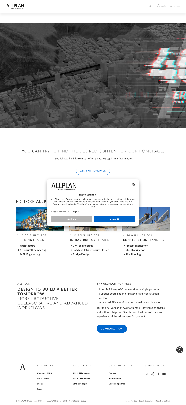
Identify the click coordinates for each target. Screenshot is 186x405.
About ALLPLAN (44, 373)
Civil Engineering (83, 246)
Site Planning (133, 254)
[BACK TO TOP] (179, 349)
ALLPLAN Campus (81, 373)
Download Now (112, 329)
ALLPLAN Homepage (93, 171)
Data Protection (162, 401)
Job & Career (43, 379)
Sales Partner (115, 379)
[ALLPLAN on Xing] (153, 376)
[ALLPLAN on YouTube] (164, 376)
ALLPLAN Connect (81, 379)
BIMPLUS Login (80, 384)
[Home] (15, 8)
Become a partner (117, 384)
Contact (112, 373)
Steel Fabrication (135, 250)
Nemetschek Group (77, 401)
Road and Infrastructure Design (91, 250)
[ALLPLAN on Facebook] (158, 376)
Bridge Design (81, 254)
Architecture (27, 246)
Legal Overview (146, 401)
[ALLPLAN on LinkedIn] (147, 376)
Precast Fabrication (137, 246)
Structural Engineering (33, 250)
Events (40, 384)
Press (39, 389)
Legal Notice (131, 401)
